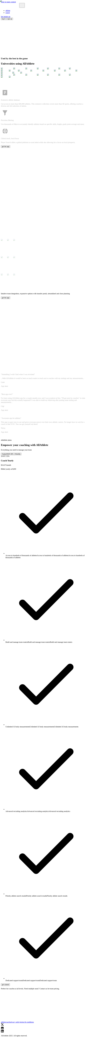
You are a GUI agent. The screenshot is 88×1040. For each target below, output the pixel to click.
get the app (5, 1039)
